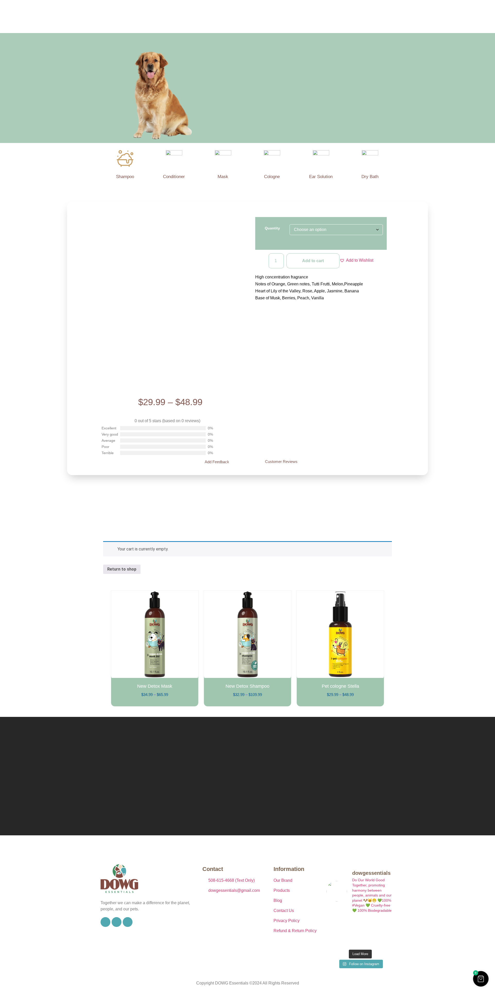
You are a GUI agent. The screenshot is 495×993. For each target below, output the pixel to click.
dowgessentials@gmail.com (234, 890)
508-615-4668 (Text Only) (231, 880)
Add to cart (313, 261)
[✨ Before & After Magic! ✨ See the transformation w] (336, 939)
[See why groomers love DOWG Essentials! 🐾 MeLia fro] (336, 925)
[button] (356, 260)
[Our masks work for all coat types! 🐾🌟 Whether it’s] (383, 939)
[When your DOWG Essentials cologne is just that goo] (383, 925)
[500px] (128, 922)
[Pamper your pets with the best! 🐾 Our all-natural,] (360, 925)
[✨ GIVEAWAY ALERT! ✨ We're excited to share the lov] (360, 939)
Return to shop (121, 569)
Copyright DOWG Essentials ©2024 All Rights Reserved (247, 983)
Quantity (272, 228)
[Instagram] (116, 922)
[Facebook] (105, 922)
